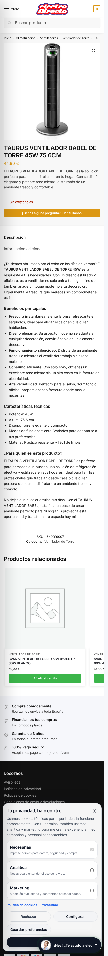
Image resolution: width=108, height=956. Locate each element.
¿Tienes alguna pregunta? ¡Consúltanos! (52, 213)
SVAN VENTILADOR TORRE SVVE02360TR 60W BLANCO (42, 661)
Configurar (75, 916)
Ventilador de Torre (75, 38)
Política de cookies (22, 905)
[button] (96, 8)
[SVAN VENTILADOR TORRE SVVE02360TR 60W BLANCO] (45, 608)
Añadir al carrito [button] (45, 678)
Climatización (25, 38)
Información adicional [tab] (23, 248)
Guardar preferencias (28, 929)
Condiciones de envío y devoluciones (34, 802)
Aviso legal (12, 782)
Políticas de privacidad (22, 789)
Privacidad (49, 905)
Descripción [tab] (15, 237)
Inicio (7, 38)
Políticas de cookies (20, 795)
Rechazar (29, 916)
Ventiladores (49, 38)
